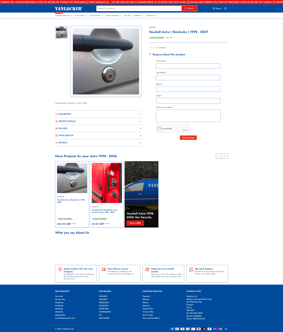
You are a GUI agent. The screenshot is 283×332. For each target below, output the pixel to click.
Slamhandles (60, 315)
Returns (146, 302)
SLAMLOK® (104, 305)
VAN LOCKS (79, 15)
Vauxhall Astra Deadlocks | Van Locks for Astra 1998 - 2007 (104, 211)
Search (191, 8)
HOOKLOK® (104, 308)
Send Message (188, 137)
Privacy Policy (148, 311)
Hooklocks (59, 305)
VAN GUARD (104, 318)
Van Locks (59, 296)
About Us (146, 305)
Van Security (60, 299)
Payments (146, 296)
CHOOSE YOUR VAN (62, 15)
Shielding (59, 308)
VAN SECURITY (94, 15)
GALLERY (127, 15)
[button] (188, 47)
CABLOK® (103, 299)
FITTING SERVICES (112, 15)
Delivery (146, 299)
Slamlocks (59, 311)
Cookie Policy (148, 308)
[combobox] (146, 8)
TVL (100, 315)
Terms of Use (148, 315)
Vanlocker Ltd (68, 329)
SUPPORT (137, 15)
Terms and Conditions (151, 318)
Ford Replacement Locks (65, 318)
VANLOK (152, 27)
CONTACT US (151, 15)
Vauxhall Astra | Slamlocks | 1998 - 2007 (71, 201)
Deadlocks (59, 302)
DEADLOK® (104, 302)
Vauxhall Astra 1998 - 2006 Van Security (140, 215)
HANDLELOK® (105, 311)
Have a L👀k (135, 223)
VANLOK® (103, 296)
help (213, 273)
